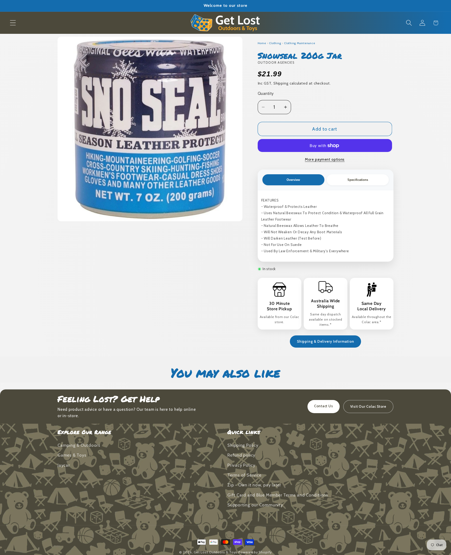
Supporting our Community (255, 505)
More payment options (325, 159)
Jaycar (64, 465)
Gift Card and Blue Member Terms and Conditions (277, 495)
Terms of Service (244, 475)
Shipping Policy (242, 445)
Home (262, 43)
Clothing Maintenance (299, 43)
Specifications (357, 180)
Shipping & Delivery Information (325, 341)
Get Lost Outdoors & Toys (215, 552)
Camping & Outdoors (79, 445)
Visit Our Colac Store (368, 406)
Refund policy (241, 455)
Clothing (275, 43)
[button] (12, 23)
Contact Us (323, 406)
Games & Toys (72, 455)
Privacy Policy (241, 465)
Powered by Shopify (255, 552)
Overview (293, 180)
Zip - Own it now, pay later (254, 485)
